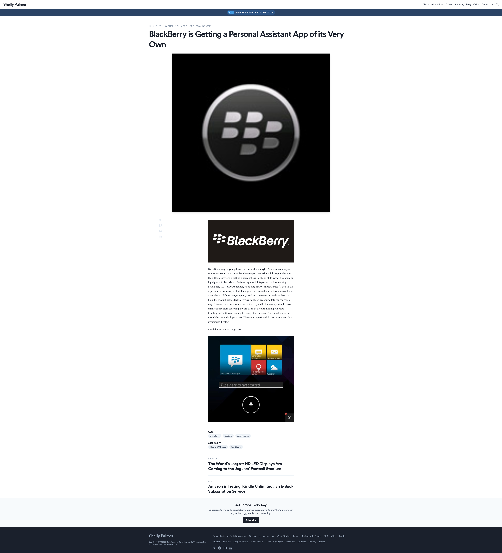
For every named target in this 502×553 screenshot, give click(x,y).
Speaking (459, 4)
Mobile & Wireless (218, 446)
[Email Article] (160, 230)
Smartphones (243, 435)
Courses (302, 541)
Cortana (228, 435)
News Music (257, 541)
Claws (449, 4)
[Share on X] (160, 220)
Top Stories (236, 446)
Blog (468, 4)
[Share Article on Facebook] (160, 225)
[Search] (497, 4)
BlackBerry (214, 435)
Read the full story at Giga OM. (225, 329)
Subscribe (251, 520)
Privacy (312, 541)
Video (476, 4)
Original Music (240, 541)
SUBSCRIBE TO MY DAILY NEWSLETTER (254, 12)
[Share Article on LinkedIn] (160, 236)
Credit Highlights (274, 541)
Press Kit (290, 541)
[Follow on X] (214, 548)
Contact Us (487, 4)
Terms (322, 541)
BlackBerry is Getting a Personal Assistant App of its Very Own (246, 38)
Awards (216, 541)
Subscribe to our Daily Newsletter (229, 536)
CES (326, 536)
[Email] (225, 548)
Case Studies (283, 536)
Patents (227, 541)
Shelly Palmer (161, 535)
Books (342, 536)
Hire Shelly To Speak (311, 536)
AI (273, 536)
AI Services (437, 4)
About (426, 4)
